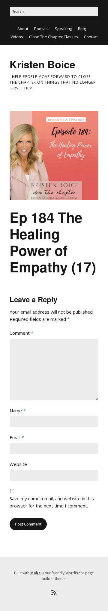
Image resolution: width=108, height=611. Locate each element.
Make (35, 572)
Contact (91, 36)
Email (17, 437)
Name (18, 411)
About (22, 28)
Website (18, 464)
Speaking (63, 28)
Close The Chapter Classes (53, 36)
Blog (82, 28)
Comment (21, 333)
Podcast (41, 28)
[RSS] (54, 593)
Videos (16, 36)
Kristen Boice (42, 64)
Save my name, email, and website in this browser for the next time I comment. (52, 502)
